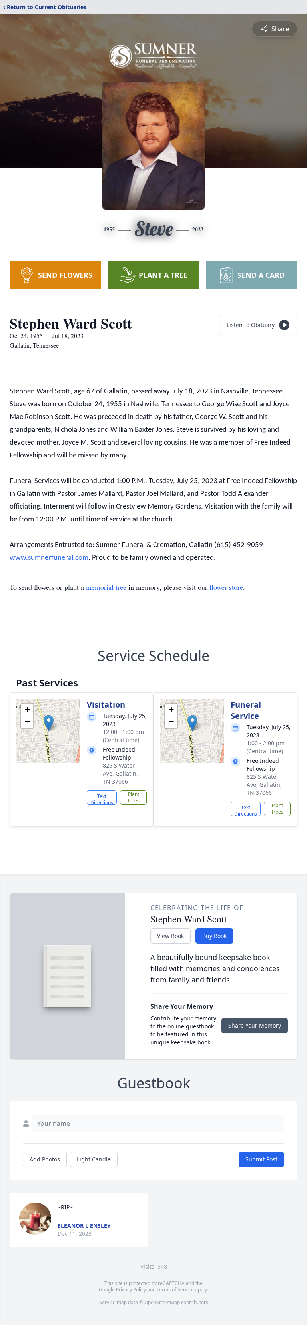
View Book (170, 936)
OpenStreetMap (162, 1302)
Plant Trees (133, 797)
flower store (226, 587)
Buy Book (214, 936)
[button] (49, 723)
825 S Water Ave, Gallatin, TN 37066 (120, 773)
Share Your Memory (254, 1025)
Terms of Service (175, 1289)
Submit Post (261, 1159)
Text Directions (101, 799)
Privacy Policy (131, 1289)
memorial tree (106, 587)
